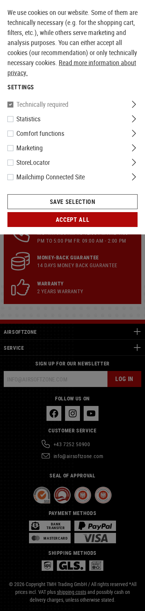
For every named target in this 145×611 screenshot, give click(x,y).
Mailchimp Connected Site (50, 176)
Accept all (72, 219)
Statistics (28, 118)
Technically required (42, 104)
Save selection (73, 202)
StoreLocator (33, 162)
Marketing (29, 147)
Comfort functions (40, 133)
